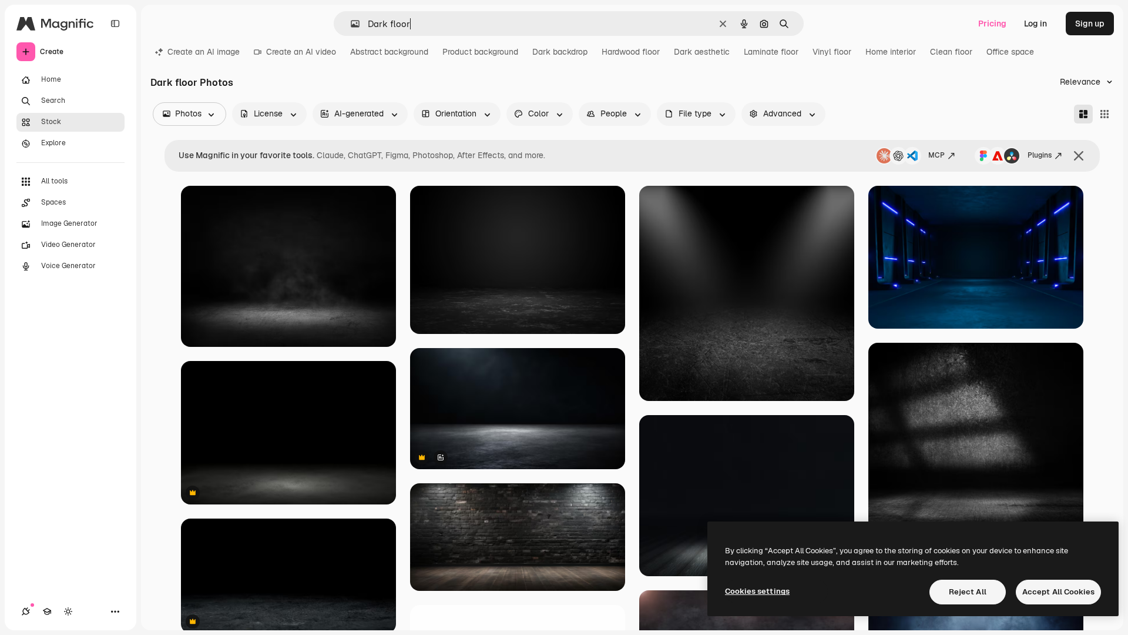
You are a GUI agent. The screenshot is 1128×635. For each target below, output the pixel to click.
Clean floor (951, 51)
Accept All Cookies (1058, 592)
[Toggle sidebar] (115, 23)
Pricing (992, 23)
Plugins (1040, 155)
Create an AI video (301, 51)
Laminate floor (771, 51)
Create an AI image (203, 51)
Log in (1035, 23)
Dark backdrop (560, 51)
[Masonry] (1083, 114)
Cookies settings (757, 591)
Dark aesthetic (702, 51)
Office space (1010, 51)
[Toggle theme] (68, 611)
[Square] (1104, 114)
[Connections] (25, 611)
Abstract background (389, 51)
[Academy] (47, 611)
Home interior (890, 51)
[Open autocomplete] (350, 23)
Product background (480, 51)
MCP (936, 155)
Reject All (967, 592)
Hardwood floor (631, 51)
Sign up (1089, 23)
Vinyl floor (832, 51)
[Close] (1079, 156)
